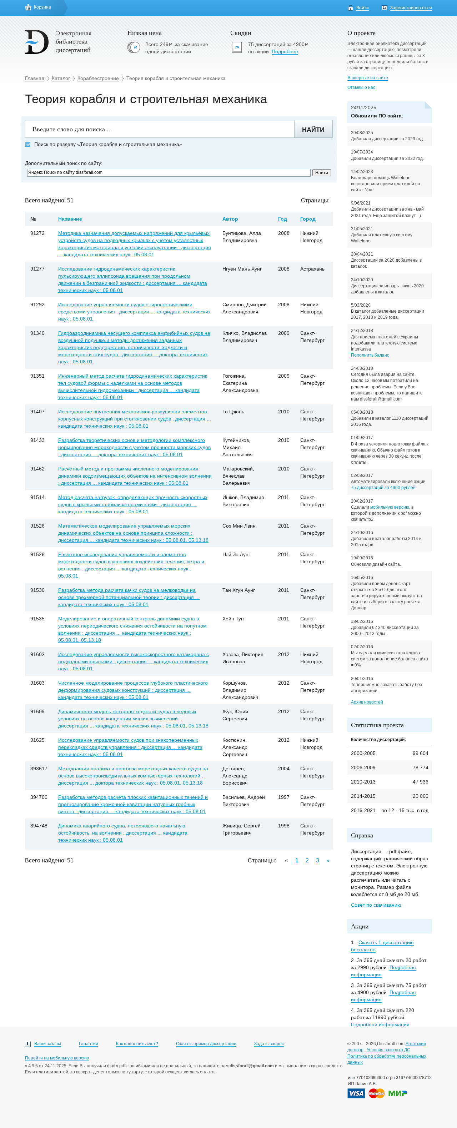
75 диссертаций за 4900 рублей (383, 487)
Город (308, 219)
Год (282, 219)
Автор (230, 219)
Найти (313, 129)
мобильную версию (389, 507)
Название (70, 219)
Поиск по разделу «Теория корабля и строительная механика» (108, 144)
